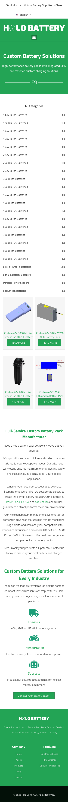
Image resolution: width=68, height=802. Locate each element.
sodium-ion (42, 501)
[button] (34, 37)
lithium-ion (12, 501)
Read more (18, 342)
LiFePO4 (24, 501)
